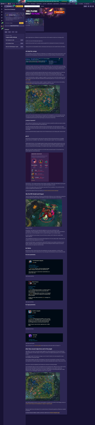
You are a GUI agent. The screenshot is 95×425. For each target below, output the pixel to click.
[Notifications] (89, 6)
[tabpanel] (14, 41)
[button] (28, 24)
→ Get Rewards (64, 1)
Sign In (85, 6)
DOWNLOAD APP (20, 6)
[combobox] (32, 6)
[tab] (6, 32)
